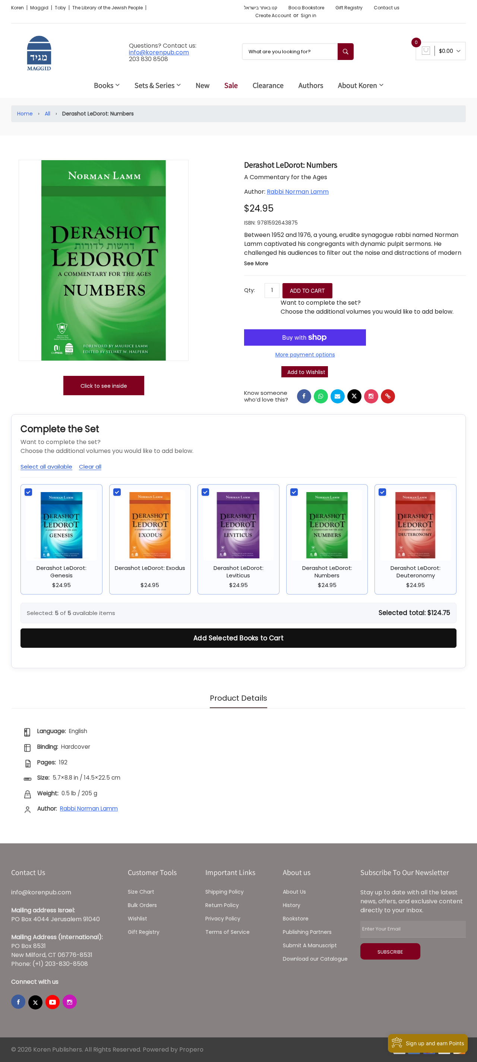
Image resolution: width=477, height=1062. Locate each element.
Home (25, 113)
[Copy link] (388, 396)
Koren (18, 7)
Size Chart (141, 891)
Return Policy (222, 905)
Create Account (273, 15)
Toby (61, 7)
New (202, 85)
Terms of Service (227, 932)
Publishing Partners (307, 932)
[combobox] (298, 51)
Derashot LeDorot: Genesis (61, 571)
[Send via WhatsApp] (321, 396)
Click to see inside (103, 386)
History (291, 905)
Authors (310, 85)
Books (103, 85)
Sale (231, 85)
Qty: (249, 290)
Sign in (308, 15)
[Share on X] (354, 396)
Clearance (268, 85)
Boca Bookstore (306, 7)
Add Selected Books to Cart (238, 638)
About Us (294, 891)
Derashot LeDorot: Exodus (150, 568)
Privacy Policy (222, 918)
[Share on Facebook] (304, 396)
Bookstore (296, 918)
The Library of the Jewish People (108, 7)
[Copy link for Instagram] (371, 396)
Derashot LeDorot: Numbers (327, 571)
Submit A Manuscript (310, 945)
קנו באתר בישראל (260, 7)
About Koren (357, 85)
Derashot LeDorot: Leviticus (238, 571)
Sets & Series (154, 85)
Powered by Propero (173, 1049)
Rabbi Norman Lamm (298, 191)
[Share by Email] (338, 396)
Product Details (238, 698)
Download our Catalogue (315, 959)
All (47, 113)
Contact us (386, 7)
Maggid (40, 7)
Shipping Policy (224, 891)
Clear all (90, 466)
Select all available (46, 466)
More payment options (305, 354)
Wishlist (137, 918)
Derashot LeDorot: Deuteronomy (415, 571)
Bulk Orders (142, 905)
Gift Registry (349, 7)
